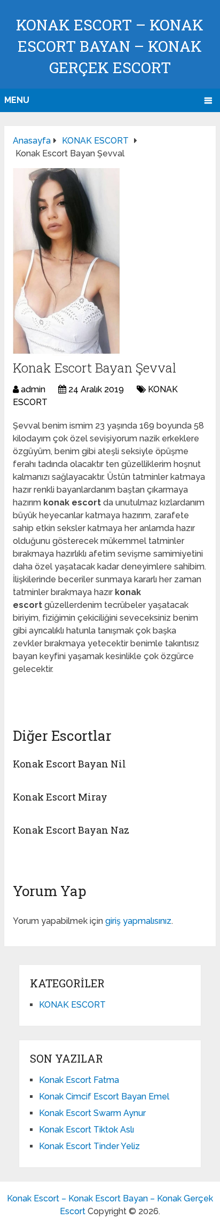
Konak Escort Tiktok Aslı (86, 1130)
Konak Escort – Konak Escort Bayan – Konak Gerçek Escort (109, 46)
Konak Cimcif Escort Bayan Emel (104, 1096)
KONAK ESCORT (72, 1005)
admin (33, 389)
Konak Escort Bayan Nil (69, 763)
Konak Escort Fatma (79, 1080)
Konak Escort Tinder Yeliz (89, 1146)
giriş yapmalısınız (138, 921)
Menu (16, 100)
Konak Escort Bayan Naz (71, 830)
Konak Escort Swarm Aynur (92, 1113)
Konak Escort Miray (60, 796)
